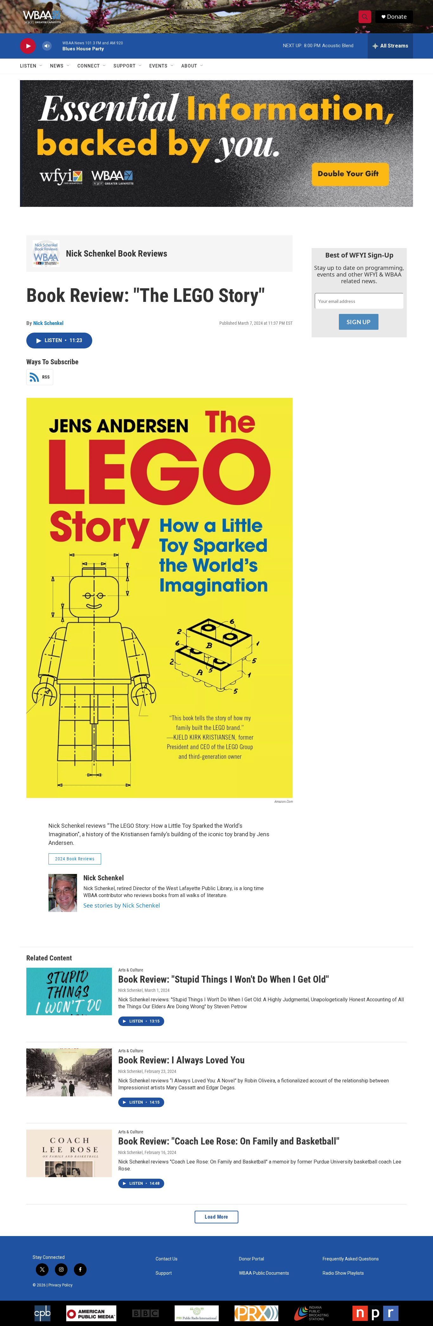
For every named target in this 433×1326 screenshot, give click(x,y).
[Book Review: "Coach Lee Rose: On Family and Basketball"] (69, 1153)
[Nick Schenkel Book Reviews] (46, 253)
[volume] (47, 46)
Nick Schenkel (48, 323)
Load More (216, 1217)
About (189, 65)
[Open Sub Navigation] (41, 65)
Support (124, 65)
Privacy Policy (60, 1285)
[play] (28, 46)
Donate (397, 16)
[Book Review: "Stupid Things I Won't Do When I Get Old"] (69, 991)
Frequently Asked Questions (351, 1259)
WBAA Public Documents (264, 1273)
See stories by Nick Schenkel (121, 905)
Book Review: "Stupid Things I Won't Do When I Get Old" (223, 979)
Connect (88, 65)
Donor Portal (251, 1259)
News (57, 65)
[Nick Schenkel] (62, 893)
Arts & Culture (130, 969)
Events (158, 65)
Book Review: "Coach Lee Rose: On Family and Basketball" (228, 1141)
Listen (28, 65)
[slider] (57, 45)
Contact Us (167, 1259)
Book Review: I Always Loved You (181, 1060)
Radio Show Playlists (343, 1273)
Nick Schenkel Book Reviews (116, 253)
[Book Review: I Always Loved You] (69, 1072)
